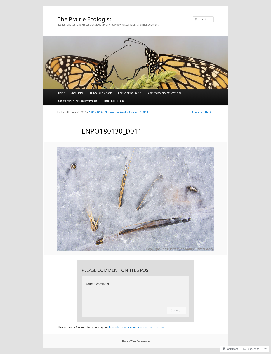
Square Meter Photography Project (77, 100)
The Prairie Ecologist (84, 19)
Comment (176, 310)
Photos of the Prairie (129, 92)
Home (61, 92)
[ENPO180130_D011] (135, 199)
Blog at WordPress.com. (135, 341)
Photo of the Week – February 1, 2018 (126, 112)
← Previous (195, 112)
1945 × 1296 (95, 112)
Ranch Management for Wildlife (164, 92)
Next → (209, 112)
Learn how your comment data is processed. (138, 327)
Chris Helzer (77, 92)
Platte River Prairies (113, 100)
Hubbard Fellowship (101, 92)
